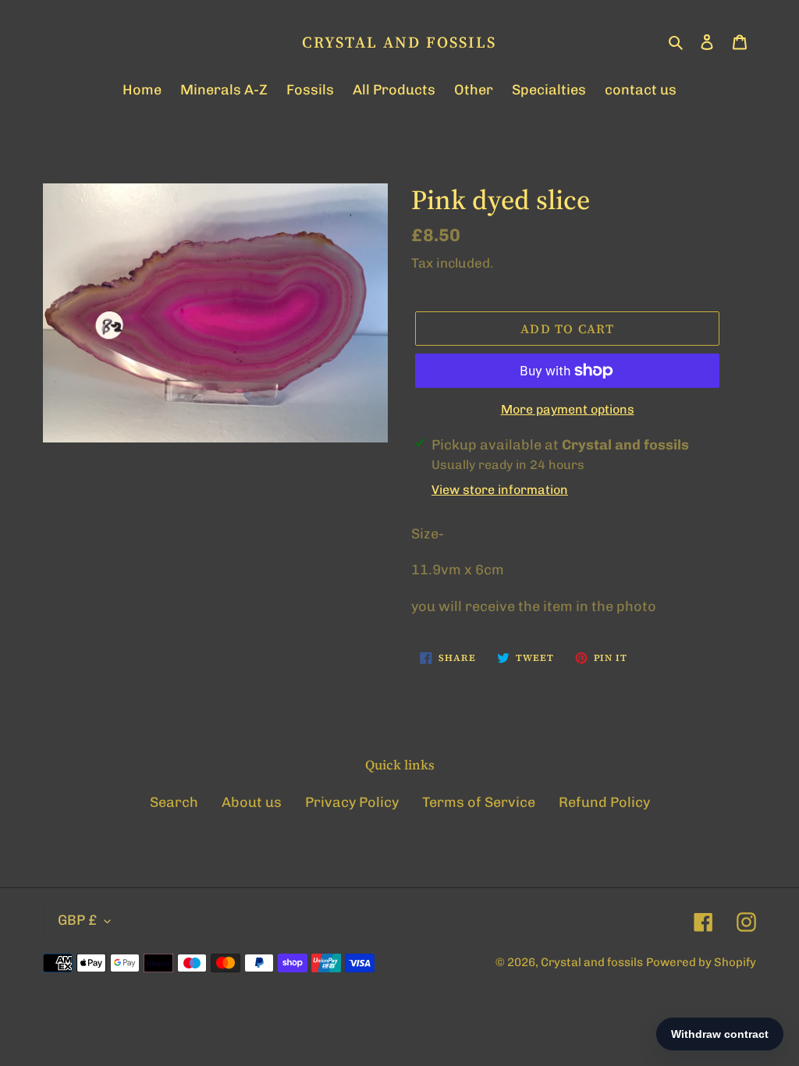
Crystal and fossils (399, 42)
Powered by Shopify (701, 962)
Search (174, 802)
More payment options (567, 409)
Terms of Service (478, 802)
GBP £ (77, 920)
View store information (499, 489)
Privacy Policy (352, 802)
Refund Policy (604, 802)
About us (252, 802)
